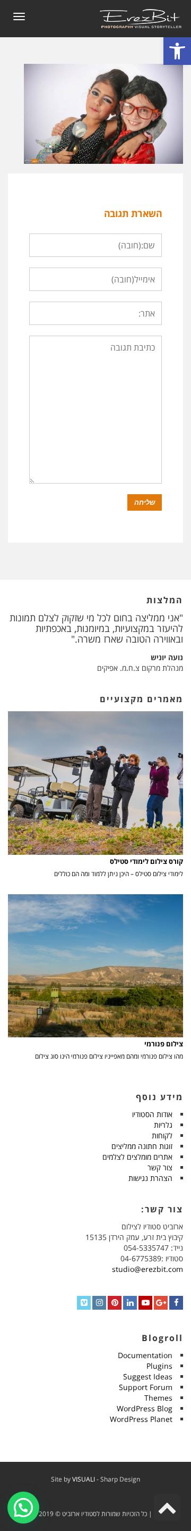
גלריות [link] (163, 1125)
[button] (23, 1508)
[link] (177, 51)
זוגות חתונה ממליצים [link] (141, 1146)
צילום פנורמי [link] (163, 1044)
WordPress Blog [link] (144, 1408)
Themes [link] (158, 1398)
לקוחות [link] (162, 1135)
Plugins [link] (159, 1366)
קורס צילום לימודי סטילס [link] (146, 861)
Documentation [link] (145, 1355)
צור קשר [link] (159, 1167)
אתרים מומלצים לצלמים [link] (137, 1157)
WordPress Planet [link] (141, 1419)
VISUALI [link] (83, 1479)
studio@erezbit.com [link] (147, 1269)
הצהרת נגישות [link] (150, 1178)
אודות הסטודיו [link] (152, 1114)
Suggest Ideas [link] (147, 1376)
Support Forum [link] (145, 1387)
